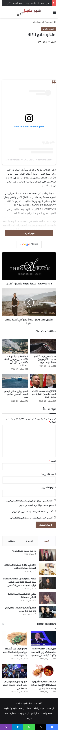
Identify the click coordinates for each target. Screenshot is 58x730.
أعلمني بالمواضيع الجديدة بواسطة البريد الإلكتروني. (31, 517)
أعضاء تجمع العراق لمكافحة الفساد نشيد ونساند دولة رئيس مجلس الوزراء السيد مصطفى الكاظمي (19, 582)
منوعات (29, 718)
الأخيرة (29, 540)
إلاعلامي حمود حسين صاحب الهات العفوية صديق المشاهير (20, 566)
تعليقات (11, 540)
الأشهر (47, 540)
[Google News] (29, 244)
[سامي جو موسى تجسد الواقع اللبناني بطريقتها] (47, 598)
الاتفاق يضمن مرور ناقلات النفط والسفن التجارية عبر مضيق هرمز (44, 394)
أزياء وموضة (23, 713)
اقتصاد (29, 708)
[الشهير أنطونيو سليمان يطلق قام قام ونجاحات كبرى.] (47, 612)
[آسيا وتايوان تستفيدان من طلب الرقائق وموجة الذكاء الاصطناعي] (14, 671)
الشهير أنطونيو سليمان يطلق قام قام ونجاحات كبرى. (20, 609)
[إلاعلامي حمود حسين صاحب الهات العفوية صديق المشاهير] (47, 569)
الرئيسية (50, 22)
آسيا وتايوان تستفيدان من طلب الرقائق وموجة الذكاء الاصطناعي (15, 685)
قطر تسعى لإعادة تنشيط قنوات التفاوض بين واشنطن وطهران (44, 359)
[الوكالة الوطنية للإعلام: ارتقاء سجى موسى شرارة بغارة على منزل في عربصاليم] (15, 346)
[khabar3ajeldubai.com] (29, 12)
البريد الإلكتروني (48, 474)
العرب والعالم (38, 22)
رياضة (21, 708)
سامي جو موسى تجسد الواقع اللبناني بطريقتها (22, 595)
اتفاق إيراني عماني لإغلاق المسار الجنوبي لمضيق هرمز (16, 394)
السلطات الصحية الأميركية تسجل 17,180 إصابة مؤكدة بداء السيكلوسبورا (43, 685)
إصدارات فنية (10, 713)
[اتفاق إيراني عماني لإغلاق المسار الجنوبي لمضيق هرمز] (15, 381)
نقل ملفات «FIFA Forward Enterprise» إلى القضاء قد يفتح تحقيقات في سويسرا (43, 652)
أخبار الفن (35, 713)
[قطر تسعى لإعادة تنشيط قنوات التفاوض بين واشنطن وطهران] (43, 346)
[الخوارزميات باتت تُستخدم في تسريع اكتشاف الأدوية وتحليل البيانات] (14, 638)
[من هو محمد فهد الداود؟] (47, 555)
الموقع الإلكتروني (48, 487)
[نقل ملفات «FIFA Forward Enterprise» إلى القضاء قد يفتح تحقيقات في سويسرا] (43, 638)
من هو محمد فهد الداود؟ (24, 551)
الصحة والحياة (47, 713)
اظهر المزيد (29, 233)
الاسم (52, 461)
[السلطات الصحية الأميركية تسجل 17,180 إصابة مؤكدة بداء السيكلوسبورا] (43, 671)
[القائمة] (54, 13)
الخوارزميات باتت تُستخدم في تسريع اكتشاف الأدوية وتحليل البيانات (15, 652)
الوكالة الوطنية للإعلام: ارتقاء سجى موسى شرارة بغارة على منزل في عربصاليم (16, 360)
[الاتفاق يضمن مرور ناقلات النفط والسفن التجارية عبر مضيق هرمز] (43, 381)
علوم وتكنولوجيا (10, 708)
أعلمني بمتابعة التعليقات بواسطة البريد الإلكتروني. (32, 511)
